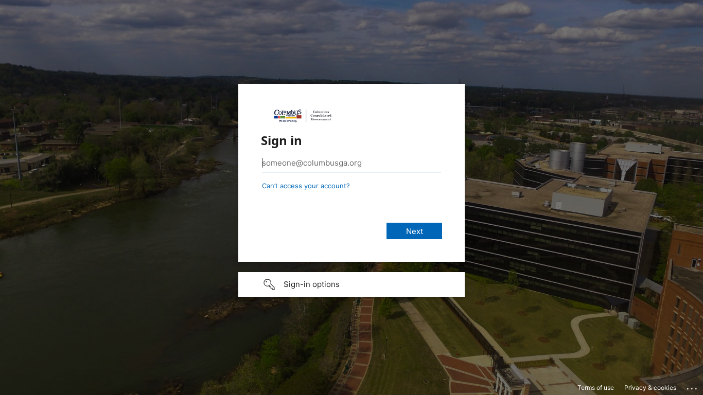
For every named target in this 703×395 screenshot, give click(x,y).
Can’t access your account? (306, 186)
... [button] (693, 386)
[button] (351, 284)
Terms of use (595, 387)
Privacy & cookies (650, 387)
